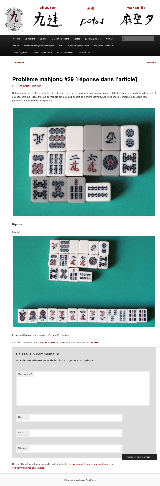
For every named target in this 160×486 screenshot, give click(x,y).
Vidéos (77, 38)
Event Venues (84, 52)
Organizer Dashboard (103, 45)
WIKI (61, 45)
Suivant (151, 62)
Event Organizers (21, 52)
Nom (20, 416)
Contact (109, 38)
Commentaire (25, 373)
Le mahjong (30, 38)
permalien (94, 342)
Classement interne (60, 38)
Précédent (18, 62)
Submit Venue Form (43, 52)
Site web (22, 447)
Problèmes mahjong (46, 342)
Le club (43, 38)
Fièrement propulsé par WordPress (80, 479)
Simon (38, 85)
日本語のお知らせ (93, 38)
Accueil (16, 38)
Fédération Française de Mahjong (39, 45)
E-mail (21, 432)
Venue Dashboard (64, 52)
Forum (16, 45)
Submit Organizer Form (78, 45)
